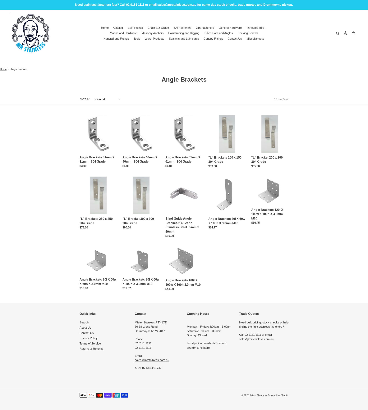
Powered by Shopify (278, 395)
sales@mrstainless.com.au (152, 360)
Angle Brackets (19, 69)
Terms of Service (90, 343)
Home (3, 69)
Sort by (85, 99)
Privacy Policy (89, 338)
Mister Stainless (258, 395)
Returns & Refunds (92, 348)
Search (84, 322)
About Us (85, 327)
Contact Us (87, 333)
